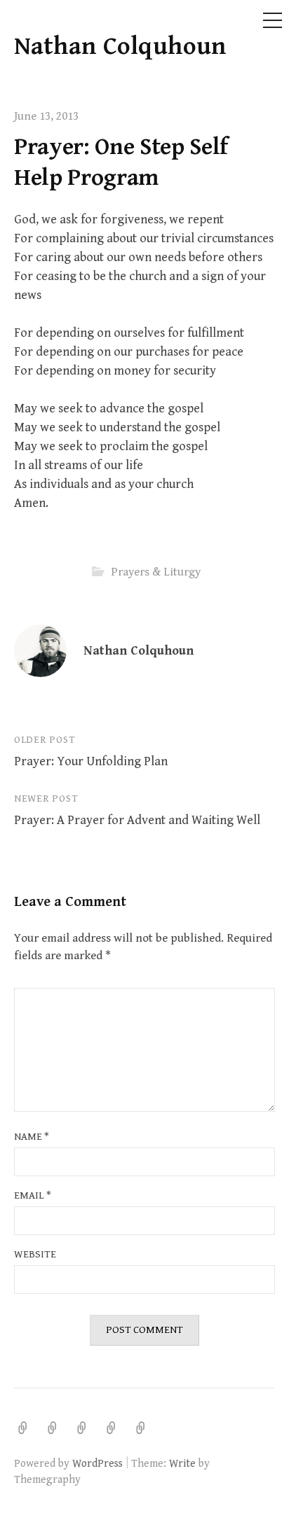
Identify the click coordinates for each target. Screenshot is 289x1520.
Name (31, 1137)
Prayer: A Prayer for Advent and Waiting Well (137, 820)
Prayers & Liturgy (156, 572)
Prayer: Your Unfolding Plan (91, 761)
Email (32, 1195)
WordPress (97, 1463)
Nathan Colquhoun (120, 46)
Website (35, 1254)
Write (182, 1463)
